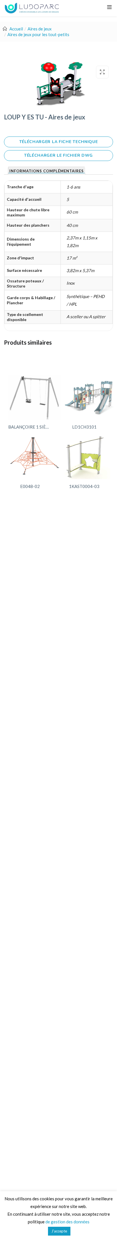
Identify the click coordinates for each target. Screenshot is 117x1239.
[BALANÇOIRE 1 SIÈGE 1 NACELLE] (34, 397)
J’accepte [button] (59, 1231)
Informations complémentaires (46, 171)
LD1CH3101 (84, 426)
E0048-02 (30, 486)
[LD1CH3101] (90, 397)
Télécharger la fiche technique (58, 141)
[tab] (46, 171)
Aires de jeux (40, 28)
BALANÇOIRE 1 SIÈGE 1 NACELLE (31, 426)
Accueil (16, 28)
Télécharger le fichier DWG (58, 155)
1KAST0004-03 (84, 486)
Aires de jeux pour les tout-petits (38, 34)
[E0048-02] (35, 457)
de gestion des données (67, 1221)
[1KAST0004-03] (86, 457)
